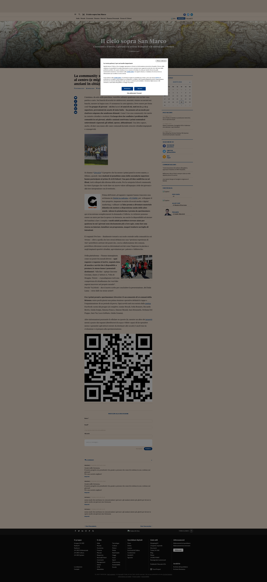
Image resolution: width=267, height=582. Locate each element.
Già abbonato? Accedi (134, 93)
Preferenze (127, 88)
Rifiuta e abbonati (161, 60)
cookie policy (130, 71)
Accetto (140, 88)
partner (157, 77)
